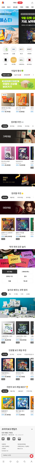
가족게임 (5, 126)
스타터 (4, 294)
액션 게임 (5, 391)
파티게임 (12, 126)
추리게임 (27, 126)
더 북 (22, 294)
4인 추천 (19, 354)
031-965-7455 (7, 433)
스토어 (20, 2)
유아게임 (28, 197)
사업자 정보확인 (5, 446)
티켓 (32, 7)
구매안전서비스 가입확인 (23, 446)
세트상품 (15, 7)
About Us (20, 448)
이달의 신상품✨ (7, 75)
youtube (14, 438)
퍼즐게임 (12, 197)
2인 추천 (12, 354)
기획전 (21, 7)
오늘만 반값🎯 (17, 75)
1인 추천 (5, 354)
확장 (10, 294)
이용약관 (4, 444)
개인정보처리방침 (22, 444)
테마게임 (5, 197)
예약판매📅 (27, 75)
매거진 (14, 2)
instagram (8, 438)
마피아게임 (20, 197)
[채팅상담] (31, 456)
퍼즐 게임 (12, 391)
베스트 (9, 7)
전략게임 (19, 126)
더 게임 (16, 294)
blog (19, 438)
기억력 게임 (29, 391)
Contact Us (5, 450)
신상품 (3, 7)
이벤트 (27, 7)
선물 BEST (20, 391)
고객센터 (4, 448)
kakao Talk (3, 438)
